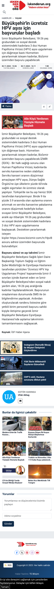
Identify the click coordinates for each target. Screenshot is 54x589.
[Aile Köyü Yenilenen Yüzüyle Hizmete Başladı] (14, 448)
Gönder (8, 523)
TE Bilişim (34, 574)
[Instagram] (32, 552)
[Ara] (4, 12)
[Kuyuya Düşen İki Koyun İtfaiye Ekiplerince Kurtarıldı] (40, 423)
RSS (9, 565)
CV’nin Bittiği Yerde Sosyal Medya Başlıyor (12, 481)
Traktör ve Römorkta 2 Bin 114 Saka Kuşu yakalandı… (40, 458)
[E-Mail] (20, 401)
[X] (22, 552)
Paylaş (8, 106)
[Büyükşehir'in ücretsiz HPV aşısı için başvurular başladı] (27, 87)
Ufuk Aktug (23, 395)
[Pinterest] (27, 552)
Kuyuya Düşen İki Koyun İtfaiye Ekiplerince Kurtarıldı (38, 434)
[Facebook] (17, 552)
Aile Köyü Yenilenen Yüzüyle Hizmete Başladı (13, 458)
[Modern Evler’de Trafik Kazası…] (14, 423)
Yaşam (18, 18)
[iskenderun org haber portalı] (30, 5)
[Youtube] (37, 552)
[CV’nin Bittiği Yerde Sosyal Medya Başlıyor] (14, 471)
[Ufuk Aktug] (9, 396)
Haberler (6, 18)
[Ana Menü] (3, 5)
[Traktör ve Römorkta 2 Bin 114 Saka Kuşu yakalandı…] (40, 448)
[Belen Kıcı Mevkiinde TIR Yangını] (40, 471)
